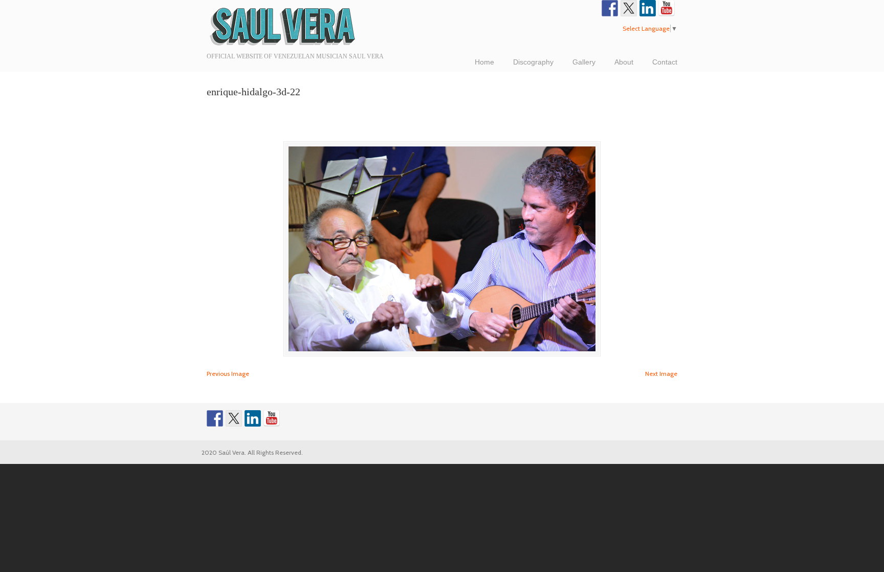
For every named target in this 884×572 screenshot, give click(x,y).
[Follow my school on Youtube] (666, 8)
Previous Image (228, 373)
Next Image (661, 373)
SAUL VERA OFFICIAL (283, 25)
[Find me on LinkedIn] (647, 8)
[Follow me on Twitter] (629, 8)
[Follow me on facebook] (610, 8)
